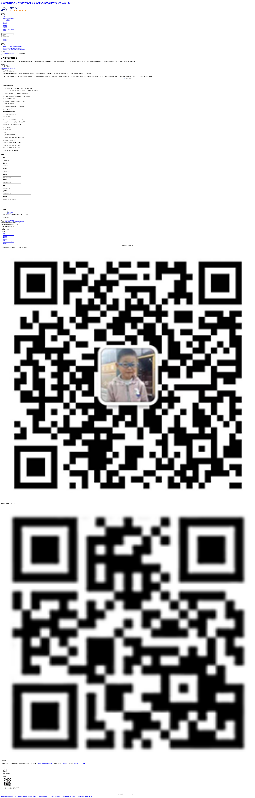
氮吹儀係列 (5, 39)
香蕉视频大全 (38, 796)
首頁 (4, 16)
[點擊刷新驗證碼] (10, 212)
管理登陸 (65, 763)
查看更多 (5, 40)
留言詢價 (13, 68)
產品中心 (5, 22)
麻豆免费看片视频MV (79, 796)
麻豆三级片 (32, 796)
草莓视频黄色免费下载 (24, 796)
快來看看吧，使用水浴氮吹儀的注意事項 (12, 48)
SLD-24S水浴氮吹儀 (9, 220)
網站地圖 (3, 796)
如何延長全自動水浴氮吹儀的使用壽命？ (12, 46)
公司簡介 (8, 19)
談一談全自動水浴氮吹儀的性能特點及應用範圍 (14, 49)
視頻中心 (5, 26)
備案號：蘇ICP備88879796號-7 (45, 763)
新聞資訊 (5, 23)
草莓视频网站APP (9, 796)
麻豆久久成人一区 (46, 796)
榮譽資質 (8, 20)
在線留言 (5, 30)
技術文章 (5, 25)
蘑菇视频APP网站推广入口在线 (66, 796)
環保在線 (76, 763)
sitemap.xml (82, 763)
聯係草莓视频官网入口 (8, 29)
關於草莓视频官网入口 (8, 18)
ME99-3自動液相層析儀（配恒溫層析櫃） (14, 221)
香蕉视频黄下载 (88, 796)
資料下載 (5, 27)
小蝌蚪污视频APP (55, 796)
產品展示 (6, 53)
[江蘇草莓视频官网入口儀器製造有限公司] (25, 12)
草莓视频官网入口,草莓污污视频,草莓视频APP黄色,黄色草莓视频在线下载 (35, 3)
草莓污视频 (16, 796)
